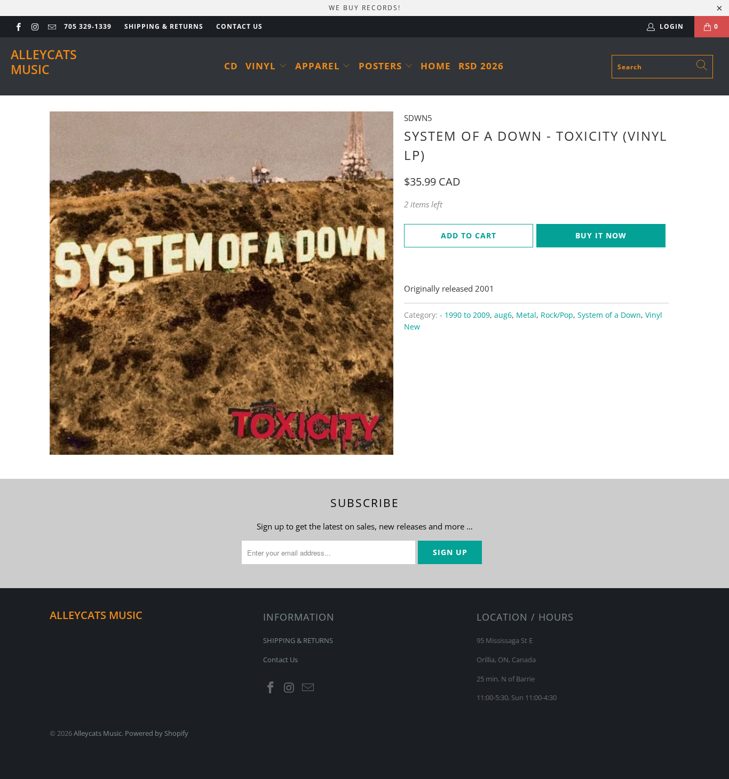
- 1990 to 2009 (465, 315)
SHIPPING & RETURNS (163, 26)
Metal (526, 315)
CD (231, 66)
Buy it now (601, 235)
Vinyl (262, 66)
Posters (382, 66)
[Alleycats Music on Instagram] (34, 26)
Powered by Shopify (156, 733)
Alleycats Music (44, 62)
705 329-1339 (88, 26)
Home (436, 66)
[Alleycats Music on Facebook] (17, 26)
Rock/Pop (557, 315)
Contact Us (239, 26)
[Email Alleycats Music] (51, 26)
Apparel (319, 66)
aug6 (503, 315)
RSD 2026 (481, 66)
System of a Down (609, 315)
